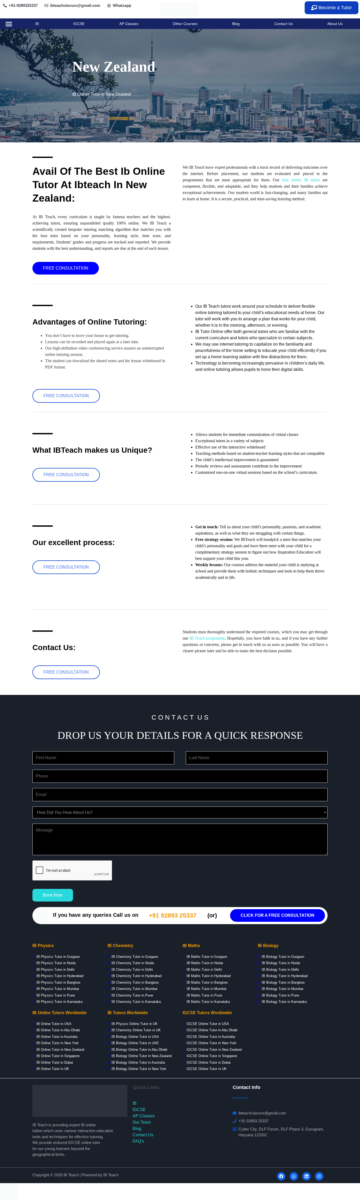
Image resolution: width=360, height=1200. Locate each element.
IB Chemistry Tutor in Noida (132, 963)
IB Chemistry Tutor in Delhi (132, 970)
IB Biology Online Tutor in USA (135, 1037)
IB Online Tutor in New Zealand (60, 1050)
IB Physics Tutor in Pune (55, 995)
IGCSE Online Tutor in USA (208, 1024)
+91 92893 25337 (173, 915)
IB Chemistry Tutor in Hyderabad (136, 976)
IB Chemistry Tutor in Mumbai (134, 989)
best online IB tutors (301, 180)
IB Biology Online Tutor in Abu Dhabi (139, 1050)
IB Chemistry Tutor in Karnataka (136, 1002)
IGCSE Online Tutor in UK (207, 1069)
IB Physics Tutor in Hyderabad (59, 976)
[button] (331, 7)
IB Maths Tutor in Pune (204, 995)
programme (215, 638)
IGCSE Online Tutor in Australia (211, 1037)
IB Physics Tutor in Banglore (58, 982)
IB (37, 24)
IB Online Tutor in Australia (56, 1037)
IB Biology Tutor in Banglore (283, 982)
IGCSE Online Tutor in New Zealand (214, 1050)
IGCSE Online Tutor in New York (211, 1043)
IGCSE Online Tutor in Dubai (209, 1062)
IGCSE (79, 24)
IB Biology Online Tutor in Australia (138, 1062)
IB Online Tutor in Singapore (58, 1056)
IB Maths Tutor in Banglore (207, 982)
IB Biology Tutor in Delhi (280, 970)
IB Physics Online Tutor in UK (134, 1024)
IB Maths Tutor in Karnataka (208, 1002)
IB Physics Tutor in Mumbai (57, 989)
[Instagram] (319, 1176)
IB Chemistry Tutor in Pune (132, 995)
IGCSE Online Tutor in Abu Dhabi (211, 1030)
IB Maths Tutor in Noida (205, 963)
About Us (335, 24)
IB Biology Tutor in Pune (280, 995)
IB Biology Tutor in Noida (281, 963)
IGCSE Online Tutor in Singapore (212, 1056)
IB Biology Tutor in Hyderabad (285, 976)
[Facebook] (281, 1176)
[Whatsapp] (294, 1176)
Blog (236, 24)
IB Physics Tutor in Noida (56, 963)
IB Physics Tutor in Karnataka (59, 1002)
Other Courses (185, 24)
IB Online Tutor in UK (52, 1069)
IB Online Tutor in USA (53, 1024)
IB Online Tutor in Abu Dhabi (58, 1030)
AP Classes (128, 24)
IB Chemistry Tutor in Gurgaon (134, 957)
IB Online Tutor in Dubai (54, 1062)
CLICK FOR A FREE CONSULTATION (277, 915)
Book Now (52, 895)
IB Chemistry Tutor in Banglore (135, 982)
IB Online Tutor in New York (57, 1043)
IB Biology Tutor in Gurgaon (283, 957)
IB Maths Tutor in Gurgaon (206, 957)
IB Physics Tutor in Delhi (55, 970)
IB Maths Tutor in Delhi (204, 970)
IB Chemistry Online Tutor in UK (136, 1030)
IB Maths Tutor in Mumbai (206, 989)
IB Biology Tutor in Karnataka (284, 1002)
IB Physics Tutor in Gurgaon (58, 957)
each (201, 638)
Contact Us (283, 24)
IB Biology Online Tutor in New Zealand (141, 1056)
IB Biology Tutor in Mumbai (282, 989)
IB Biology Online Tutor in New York (138, 1069)
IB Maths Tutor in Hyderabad (209, 976)
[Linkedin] (306, 1176)
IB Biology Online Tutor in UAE (135, 1043)
